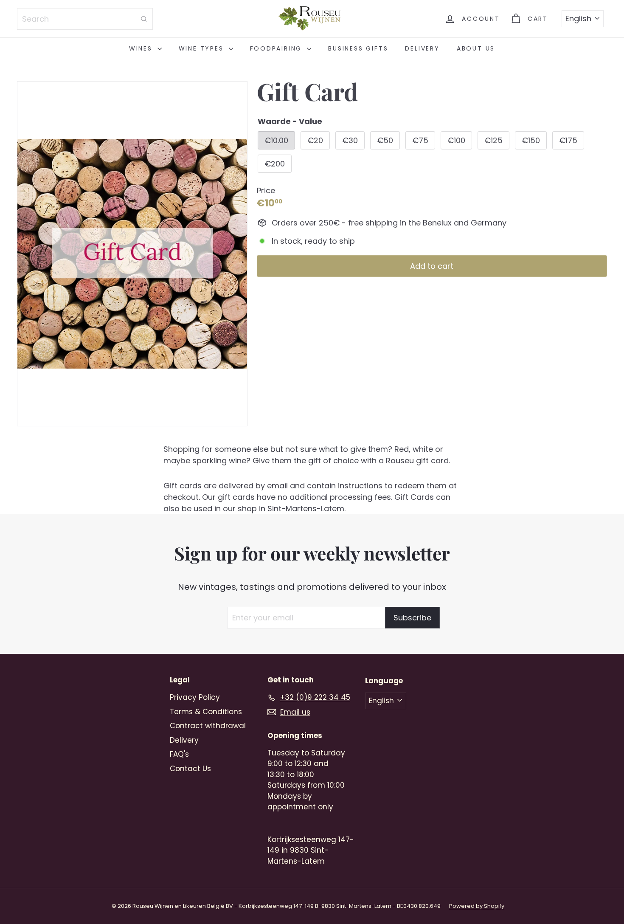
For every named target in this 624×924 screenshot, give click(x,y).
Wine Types (203, 48)
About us (476, 48)
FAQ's (179, 754)
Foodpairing (277, 48)
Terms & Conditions (206, 712)
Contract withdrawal (208, 726)
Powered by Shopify (476, 906)
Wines (142, 48)
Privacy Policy (195, 697)
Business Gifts (358, 48)
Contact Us (190, 768)
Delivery (422, 48)
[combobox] (85, 19)
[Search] (144, 19)
